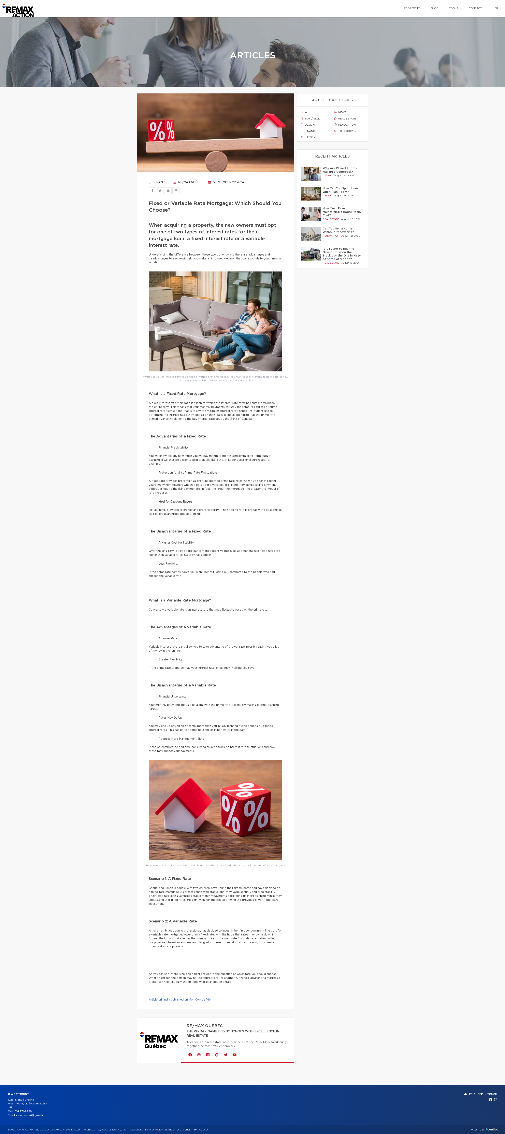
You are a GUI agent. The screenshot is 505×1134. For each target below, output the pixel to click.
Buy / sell (312, 119)
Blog (434, 8)
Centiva (492, 1129)
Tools (453, 8)
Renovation (347, 125)
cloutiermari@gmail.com (32, 1115)
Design (309, 125)
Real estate (347, 119)
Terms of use (173, 1130)
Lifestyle (311, 137)
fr (496, 8)
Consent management (196, 1130)
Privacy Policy (154, 1130)
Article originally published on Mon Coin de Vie (180, 999)
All (307, 112)
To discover (347, 131)
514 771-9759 (23, 1111)
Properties (412, 8)
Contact (475, 8)
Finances (160, 182)
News (342, 112)
